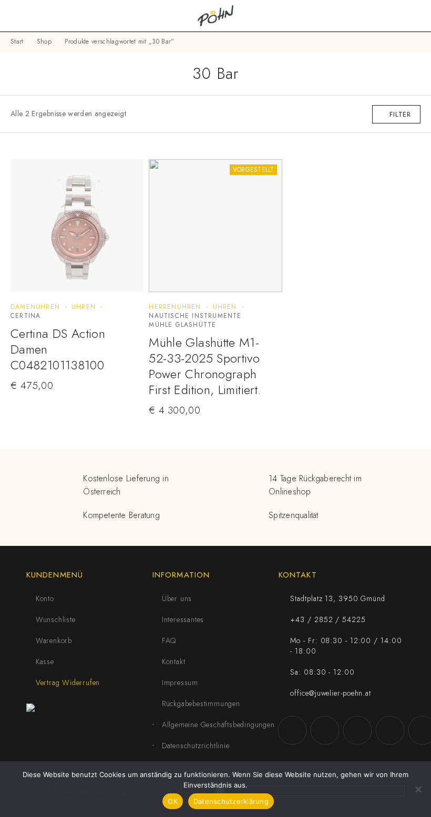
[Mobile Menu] (21, 16)
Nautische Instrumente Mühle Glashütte (195, 320)
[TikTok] (390, 730)
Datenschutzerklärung (231, 801)
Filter (400, 114)
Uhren (83, 307)
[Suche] (399, 16)
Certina (25, 315)
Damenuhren (35, 307)
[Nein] (418, 789)
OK (173, 801)
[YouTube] (357, 730)
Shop (44, 41)
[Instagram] (325, 730)
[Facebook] (292, 730)
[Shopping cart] (416, 16)
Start (17, 41)
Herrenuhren (175, 307)
